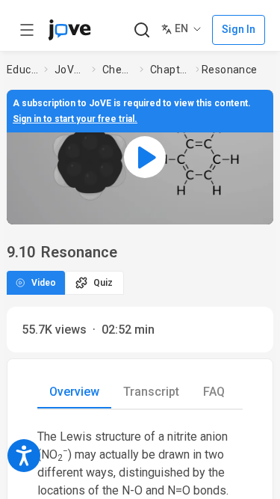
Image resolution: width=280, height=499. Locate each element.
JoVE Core (70, 70)
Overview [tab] (74, 392)
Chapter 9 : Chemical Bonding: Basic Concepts (170, 70)
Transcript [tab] (151, 392)
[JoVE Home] (69, 29)
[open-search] (141, 30)
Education (22, 70)
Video (43, 283)
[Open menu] (27, 30)
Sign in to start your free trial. (75, 119)
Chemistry (118, 70)
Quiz (103, 283)
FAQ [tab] (214, 392)
